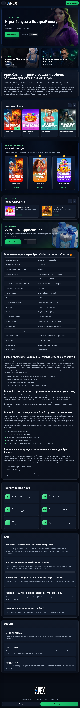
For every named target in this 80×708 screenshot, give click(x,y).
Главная (24, 699)
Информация (49, 699)
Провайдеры (38, 699)
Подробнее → (9, 64)
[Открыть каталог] (3, 3)
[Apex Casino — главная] (12, 3)
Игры (30, 699)
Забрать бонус (12, 242)
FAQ (57, 699)
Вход (21, 704)
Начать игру (12, 34)
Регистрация (72, 3)
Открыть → (47, 64)
